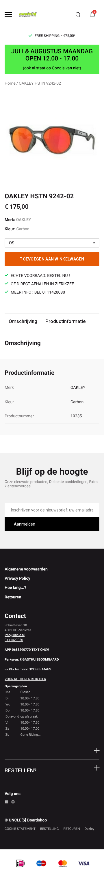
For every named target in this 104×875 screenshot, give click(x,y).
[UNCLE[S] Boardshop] (28, 14)
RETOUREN (72, 829)
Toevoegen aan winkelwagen (52, 259)
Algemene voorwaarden (26, 569)
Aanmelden (24, 524)
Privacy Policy (17, 578)
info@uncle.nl (15, 635)
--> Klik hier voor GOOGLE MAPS (28, 669)
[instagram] (13, 802)
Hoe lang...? (15, 587)
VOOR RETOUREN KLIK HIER (25, 679)
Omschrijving (23, 321)
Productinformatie (65, 321)
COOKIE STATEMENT (20, 829)
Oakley (89, 829)
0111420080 (14, 640)
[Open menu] (8, 14)
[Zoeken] (78, 14)
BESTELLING (49, 829)
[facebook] (7, 802)
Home (10, 83)
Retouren (13, 597)
